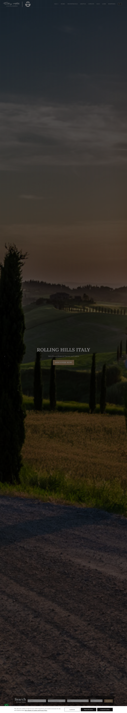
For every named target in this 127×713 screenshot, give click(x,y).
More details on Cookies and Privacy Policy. (36, 710)
